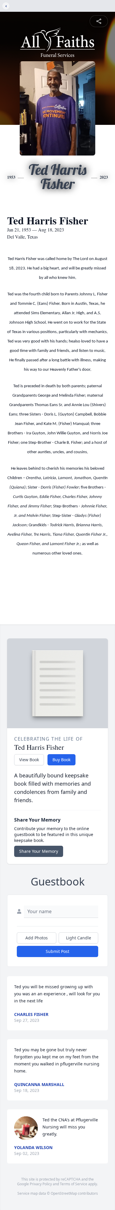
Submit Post (57, 951)
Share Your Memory (38, 851)
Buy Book (61, 759)
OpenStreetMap (64, 1193)
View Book (29, 759)
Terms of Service (73, 1183)
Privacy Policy (41, 1183)
